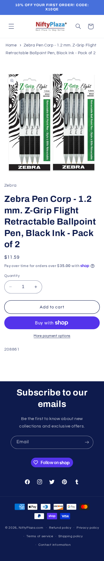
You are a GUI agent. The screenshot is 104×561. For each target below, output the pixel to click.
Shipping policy (70, 536)
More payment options (52, 336)
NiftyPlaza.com (31, 527)
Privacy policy (88, 527)
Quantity (12, 276)
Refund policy (60, 527)
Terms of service (39, 536)
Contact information (54, 544)
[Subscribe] (87, 442)
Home (11, 45)
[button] (11, 26)
